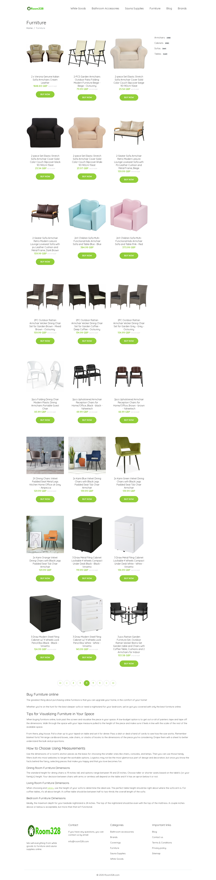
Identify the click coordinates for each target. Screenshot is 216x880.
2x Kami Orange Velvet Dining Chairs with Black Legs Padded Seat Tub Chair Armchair (45, 562)
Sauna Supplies (134, 8)
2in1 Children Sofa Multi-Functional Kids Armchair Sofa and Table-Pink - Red (129, 241)
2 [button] (73, 682)
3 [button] (80, 682)
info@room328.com (78, 841)
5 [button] (93, 682)
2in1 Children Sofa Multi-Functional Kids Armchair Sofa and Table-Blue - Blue (87, 241)
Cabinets (161, 43)
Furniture (155, 8)
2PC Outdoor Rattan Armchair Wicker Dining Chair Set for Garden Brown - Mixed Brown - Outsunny (45, 325)
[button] (60, 683)
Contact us (157, 837)
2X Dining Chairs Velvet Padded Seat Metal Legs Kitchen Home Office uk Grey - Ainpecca (45, 483)
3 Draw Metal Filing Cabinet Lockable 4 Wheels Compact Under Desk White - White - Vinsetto (128, 562)
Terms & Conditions (162, 842)
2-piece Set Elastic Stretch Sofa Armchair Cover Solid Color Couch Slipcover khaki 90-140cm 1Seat (87, 160)
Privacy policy (159, 848)
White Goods (78, 8)
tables (50, 788)
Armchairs (162, 37)
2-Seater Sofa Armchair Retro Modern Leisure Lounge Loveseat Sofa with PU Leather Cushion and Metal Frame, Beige (129, 162)
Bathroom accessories (122, 831)
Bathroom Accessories (105, 8)
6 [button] (100, 682)
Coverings (115, 842)
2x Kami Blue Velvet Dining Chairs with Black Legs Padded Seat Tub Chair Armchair (87, 483)
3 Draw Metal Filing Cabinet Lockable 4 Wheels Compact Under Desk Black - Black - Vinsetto (87, 562)
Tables (160, 53)
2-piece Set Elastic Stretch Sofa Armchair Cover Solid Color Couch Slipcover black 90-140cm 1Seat (45, 160)
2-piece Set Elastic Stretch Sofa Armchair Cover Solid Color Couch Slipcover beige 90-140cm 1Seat (129, 81)
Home (29, 28)
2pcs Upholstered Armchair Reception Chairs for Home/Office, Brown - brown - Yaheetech (129, 404)
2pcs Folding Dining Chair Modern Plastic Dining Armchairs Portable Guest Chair (45, 404)
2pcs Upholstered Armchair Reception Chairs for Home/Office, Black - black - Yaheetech (87, 404)
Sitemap (156, 853)
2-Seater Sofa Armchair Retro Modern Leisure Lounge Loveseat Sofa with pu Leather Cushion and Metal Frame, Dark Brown (45, 244)
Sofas (160, 48)
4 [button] (86, 682)
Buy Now (45, 94)
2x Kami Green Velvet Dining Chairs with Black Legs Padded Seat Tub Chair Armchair (129, 483)
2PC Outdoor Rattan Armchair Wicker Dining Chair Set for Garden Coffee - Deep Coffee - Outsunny (87, 325)
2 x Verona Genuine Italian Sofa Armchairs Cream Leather (45, 79)
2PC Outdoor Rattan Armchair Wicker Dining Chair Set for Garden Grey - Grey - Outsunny (129, 325)
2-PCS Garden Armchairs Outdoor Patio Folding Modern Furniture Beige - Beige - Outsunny (87, 81)
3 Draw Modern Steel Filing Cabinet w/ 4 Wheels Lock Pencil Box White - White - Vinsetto (87, 641)
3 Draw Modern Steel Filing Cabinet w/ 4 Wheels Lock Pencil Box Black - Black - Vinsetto (45, 641)
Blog (169, 8)
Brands (182, 8)
